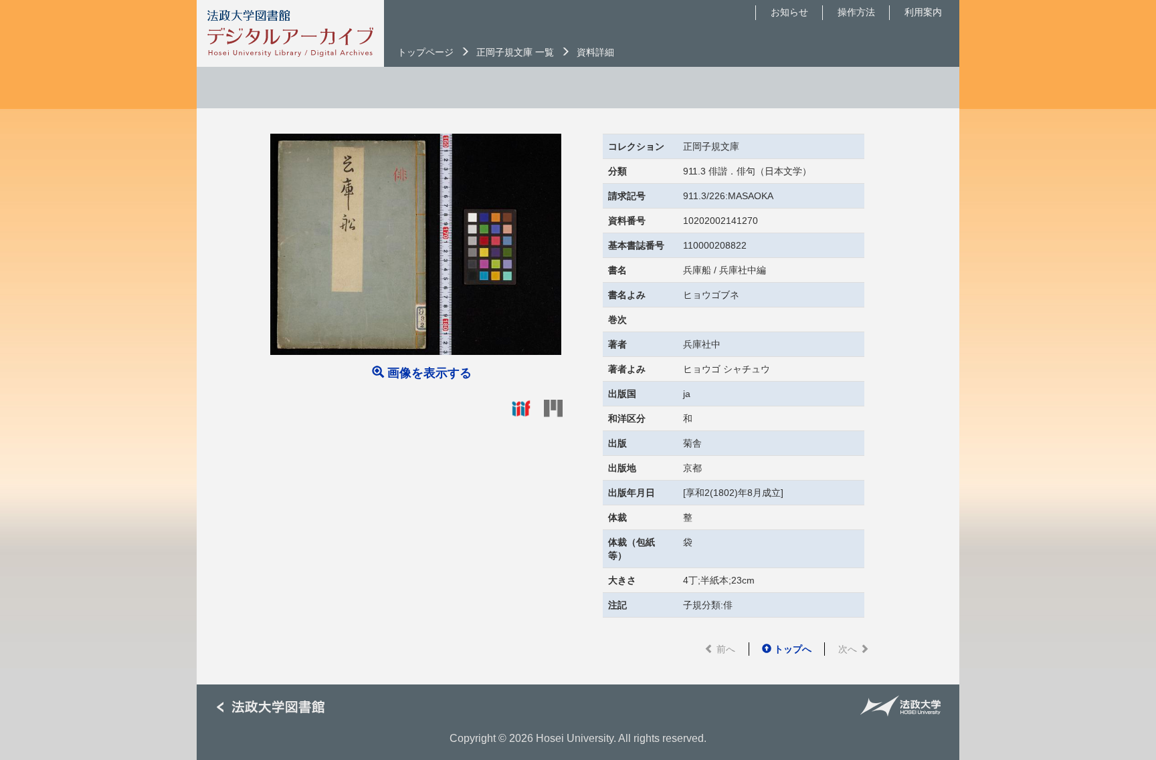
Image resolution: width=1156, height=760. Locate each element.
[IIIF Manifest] (521, 407)
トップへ (791, 649)
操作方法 (856, 12)
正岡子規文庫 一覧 (515, 52)
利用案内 (923, 12)
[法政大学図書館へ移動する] (276, 707)
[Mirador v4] (553, 407)
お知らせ (789, 12)
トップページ (425, 52)
